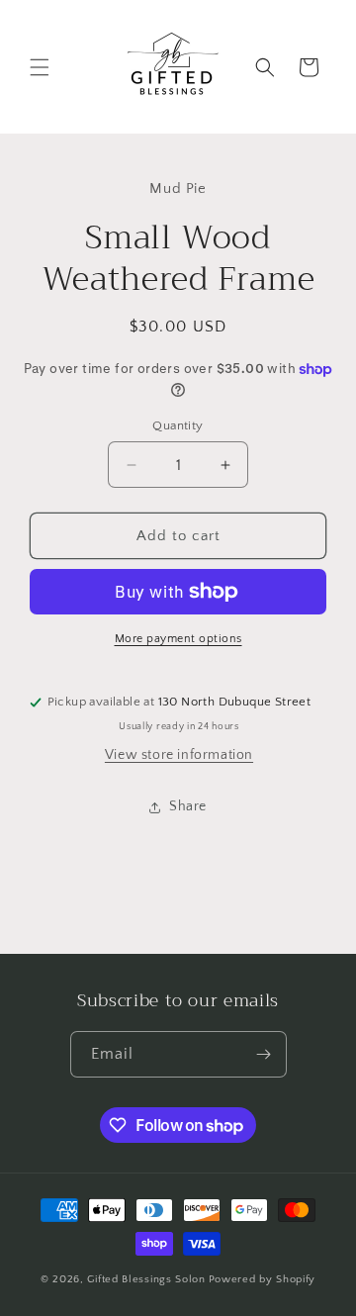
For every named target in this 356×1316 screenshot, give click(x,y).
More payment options (178, 638)
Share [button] (188, 806)
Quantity (177, 425)
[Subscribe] (264, 1054)
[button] (39, 67)
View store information (179, 755)
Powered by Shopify (262, 1279)
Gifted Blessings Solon (146, 1279)
